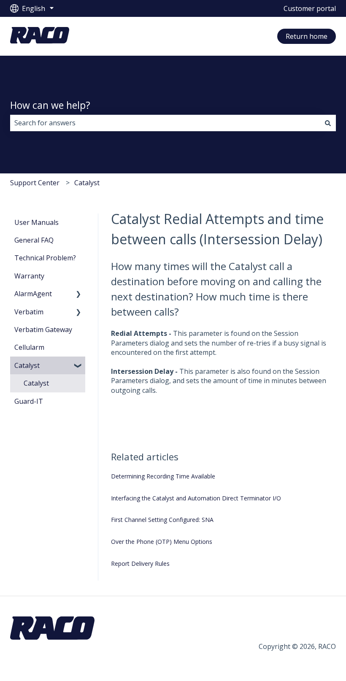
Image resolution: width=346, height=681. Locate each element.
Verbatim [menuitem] (28, 311)
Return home (306, 36)
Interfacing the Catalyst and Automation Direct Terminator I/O (196, 498)
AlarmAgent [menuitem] (33, 293)
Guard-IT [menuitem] (28, 401)
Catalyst (87, 182)
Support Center (34, 182)
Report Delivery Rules (140, 563)
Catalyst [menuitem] (27, 365)
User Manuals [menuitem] (36, 222)
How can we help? (50, 105)
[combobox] (165, 123)
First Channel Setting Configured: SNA (162, 520)
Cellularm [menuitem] (29, 347)
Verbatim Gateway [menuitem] (43, 329)
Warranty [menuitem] (29, 276)
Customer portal (310, 8)
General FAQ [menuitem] (34, 240)
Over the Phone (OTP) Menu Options (161, 542)
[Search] (328, 123)
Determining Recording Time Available (163, 476)
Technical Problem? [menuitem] (45, 257)
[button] (78, 294)
